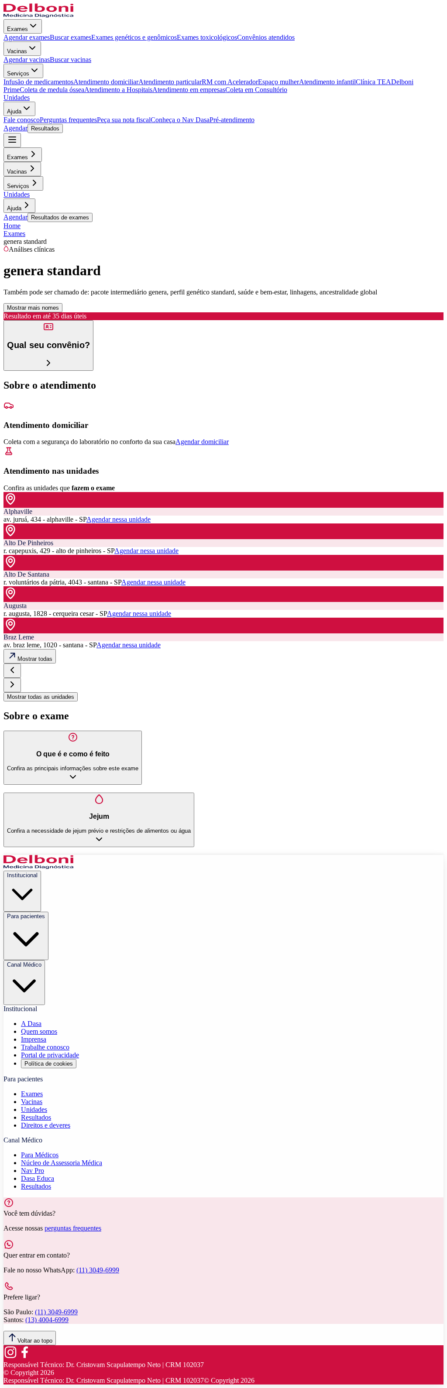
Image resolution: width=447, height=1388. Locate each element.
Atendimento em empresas (188, 89)
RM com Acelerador (230, 81)
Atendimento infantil (327, 81)
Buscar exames (70, 37)
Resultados (45, 128)
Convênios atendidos (266, 37)
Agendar (15, 128)
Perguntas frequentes (68, 119)
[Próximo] (12, 685)
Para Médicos (39, 1155)
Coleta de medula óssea (52, 89)
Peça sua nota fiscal (124, 119)
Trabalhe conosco (45, 1047)
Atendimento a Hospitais (118, 89)
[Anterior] (12, 670)
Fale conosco (21, 119)
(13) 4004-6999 (47, 1319)
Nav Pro (32, 1170)
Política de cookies (48, 1063)
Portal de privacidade (50, 1055)
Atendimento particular (170, 81)
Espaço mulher (278, 81)
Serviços (18, 73)
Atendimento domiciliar (105, 81)
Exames (17, 29)
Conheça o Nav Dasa (180, 119)
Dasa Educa (37, 1178)
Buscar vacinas (70, 59)
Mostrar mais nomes (33, 307)
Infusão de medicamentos (38, 81)
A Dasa (31, 1023)
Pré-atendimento (232, 119)
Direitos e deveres (45, 1125)
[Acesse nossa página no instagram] (10, 1357)
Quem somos (39, 1031)
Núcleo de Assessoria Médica (61, 1162)
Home (12, 225)
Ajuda (14, 111)
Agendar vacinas (26, 59)
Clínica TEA (373, 81)
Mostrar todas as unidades (40, 697)
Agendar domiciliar (202, 441)
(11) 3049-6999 (97, 1270)
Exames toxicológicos (207, 37)
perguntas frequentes (73, 1228)
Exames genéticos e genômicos (134, 37)
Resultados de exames (60, 217)
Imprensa (33, 1039)
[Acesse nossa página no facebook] (24, 1357)
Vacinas (17, 51)
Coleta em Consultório (256, 89)
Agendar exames (26, 37)
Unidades (16, 97)
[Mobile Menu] (12, 140)
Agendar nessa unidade (118, 519)
